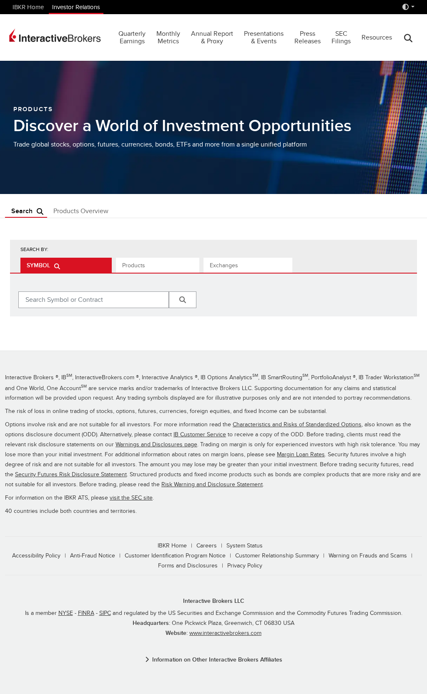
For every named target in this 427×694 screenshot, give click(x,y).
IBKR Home (28, 7)
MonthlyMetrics (168, 37)
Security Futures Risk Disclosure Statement (71, 474)
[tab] (66, 265)
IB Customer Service (199, 434)
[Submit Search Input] (182, 299)
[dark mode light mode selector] (408, 7)
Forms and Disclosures (188, 565)
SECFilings (341, 37)
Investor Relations (76, 7)
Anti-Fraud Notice (92, 555)
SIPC (105, 613)
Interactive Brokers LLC (213, 600)
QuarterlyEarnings (132, 37)
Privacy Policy (244, 565)
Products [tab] (133, 265)
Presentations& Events (264, 37)
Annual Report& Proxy (212, 37)
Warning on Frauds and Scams (368, 555)
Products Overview (80, 211)
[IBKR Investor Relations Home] (55, 35)
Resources (377, 37)
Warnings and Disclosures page (156, 444)
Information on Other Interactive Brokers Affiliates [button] (217, 659)
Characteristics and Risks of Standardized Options (297, 424)
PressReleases (307, 37)
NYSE (65, 613)
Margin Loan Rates (301, 454)
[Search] (408, 37)
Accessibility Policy (36, 555)
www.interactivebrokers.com (225, 633)
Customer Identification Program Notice (175, 555)
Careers (206, 545)
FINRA (86, 613)
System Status (244, 545)
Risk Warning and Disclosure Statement (212, 484)
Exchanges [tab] (224, 265)
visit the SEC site (131, 497)
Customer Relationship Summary (277, 555)
